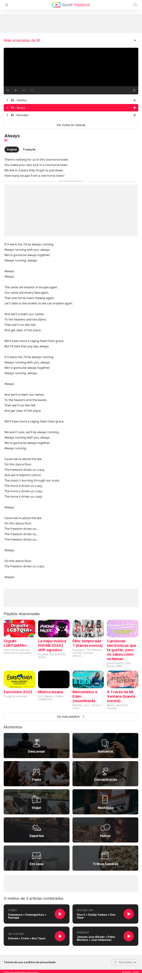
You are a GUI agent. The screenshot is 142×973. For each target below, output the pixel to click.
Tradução (29, 149)
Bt (6, 140)
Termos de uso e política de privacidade (30, 962)
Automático (126, 962)
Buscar (135, 5)
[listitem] (71, 100)
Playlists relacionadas (22, 614)
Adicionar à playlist (134, 100)
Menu (7, 5)
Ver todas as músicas (71, 125)
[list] (71, 108)
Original (12, 149)
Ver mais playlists (68, 716)
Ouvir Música (71, 4)
